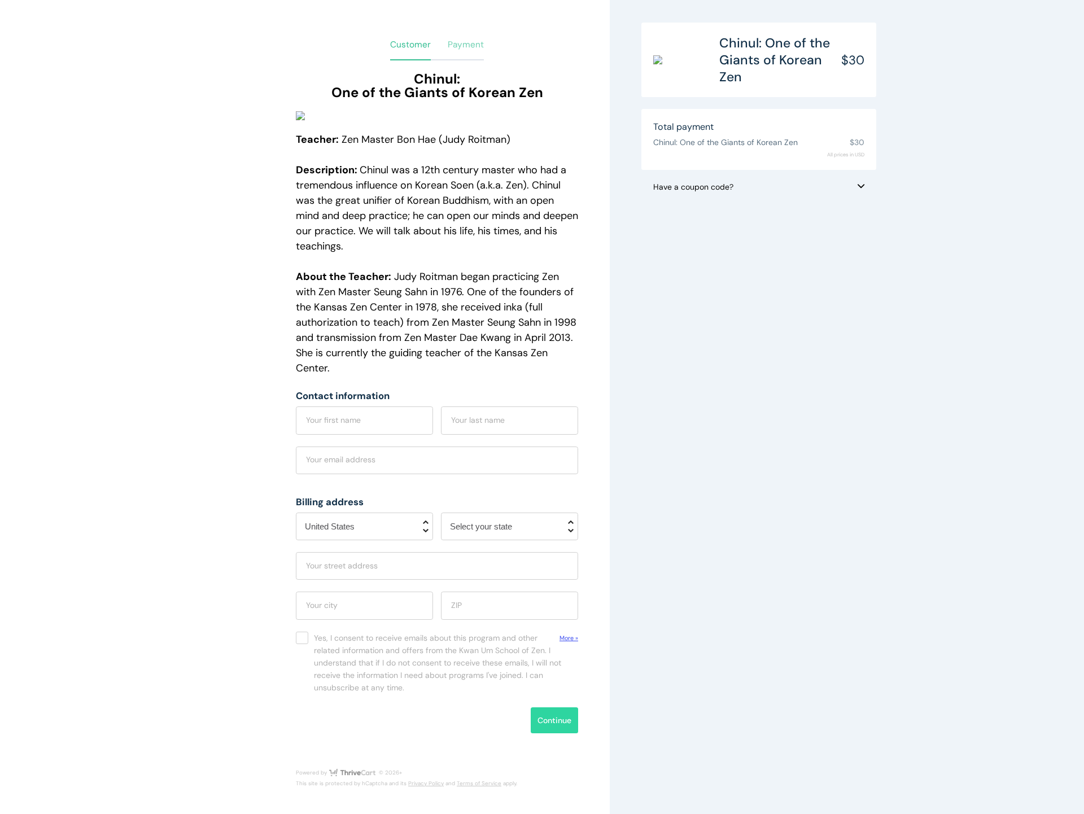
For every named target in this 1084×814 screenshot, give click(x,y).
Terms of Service (479, 783)
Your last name (478, 420)
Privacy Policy (426, 783)
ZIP (456, 605)
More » (569, 638)
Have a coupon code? (693, 187)
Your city (322, 605)
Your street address (342, 566)
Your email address (340, 459)
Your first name (333, 420)
